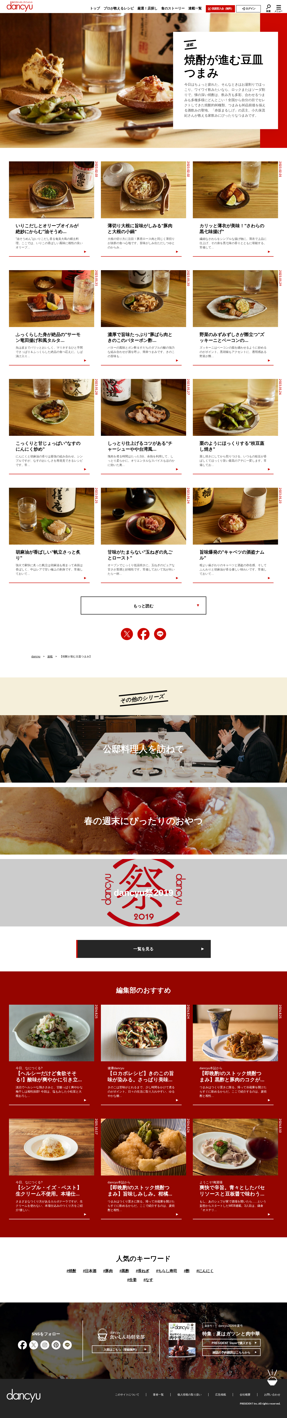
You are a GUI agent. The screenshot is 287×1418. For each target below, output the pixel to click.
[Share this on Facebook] (143, 634)
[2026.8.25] (51, 1033)
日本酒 (89, 1271)
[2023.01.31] (51, 298)
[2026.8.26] (143, 1147)
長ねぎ (142, 1271)
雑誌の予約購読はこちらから (231, 1352)
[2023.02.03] (51, 189)
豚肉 (108, 1271)
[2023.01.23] (235, 516)
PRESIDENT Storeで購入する (231, 1343)
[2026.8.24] (143, 1033)
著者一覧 (158, 1394)
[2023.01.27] (143, 407)
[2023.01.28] (51, 407)
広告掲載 (220, 1394)
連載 (50, 656)
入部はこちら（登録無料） (121, 1349)
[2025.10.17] (51, 1147)
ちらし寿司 (166, 1271)
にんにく (205, 1271)
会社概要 (245, 1394)
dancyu (35, 656)
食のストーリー (173, 8)
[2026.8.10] (235, 1147)
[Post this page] (127, 634)
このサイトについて (127, 1394)
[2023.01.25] (51, 516)
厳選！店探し (147, 8)
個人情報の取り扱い (189, 1394)
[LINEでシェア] (160, 634)
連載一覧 (195, 8)
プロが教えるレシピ (119, 8)
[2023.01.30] (143, 298)
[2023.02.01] (235, 189)
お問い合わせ (272, 1394)
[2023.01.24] (143, 516)
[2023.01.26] (235, 407)
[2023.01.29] (235, 298)
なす (148, 1280)
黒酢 (124, 1271)
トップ (95, 8)
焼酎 (71, 1271)
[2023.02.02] (143, 189)
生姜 (132, 1280)
